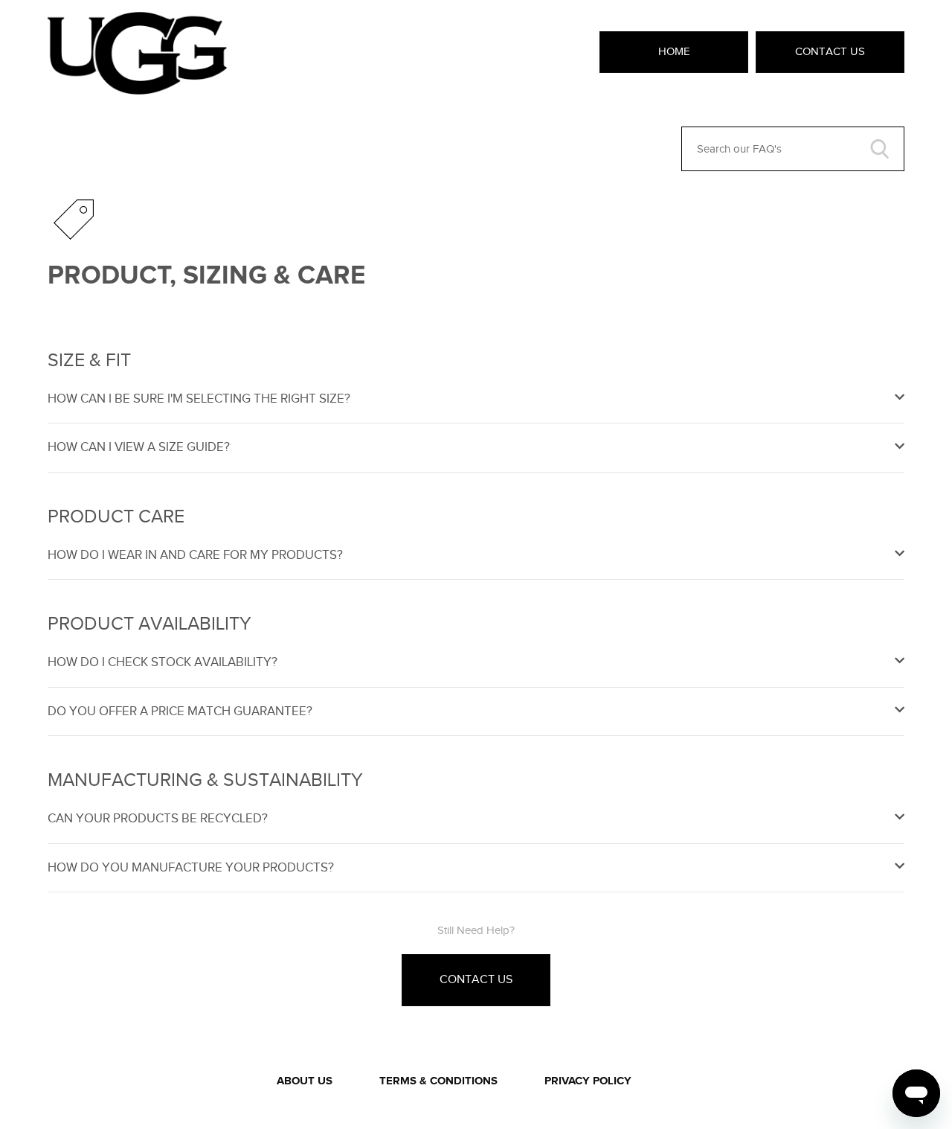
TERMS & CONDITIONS (438, 1081)
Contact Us (830, 51)
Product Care (116, 516)
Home (674, 51)
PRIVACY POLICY (587, 1081)
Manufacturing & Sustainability (205, 780)
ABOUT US (304, 1081)
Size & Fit (89, 360)
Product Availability (149, 623)
